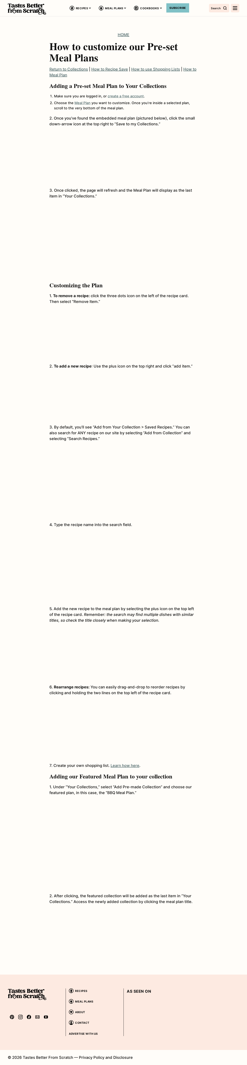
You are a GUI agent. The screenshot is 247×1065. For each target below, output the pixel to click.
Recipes (82, 8)
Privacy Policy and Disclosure (106, 1057)
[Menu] (235, 8)
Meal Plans (114, 8)
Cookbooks (149, 8)
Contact (82, 1022)
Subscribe (177, 7)
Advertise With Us (83, 1033)
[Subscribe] (37, 1016)
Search (216, 8)
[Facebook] (29, 1016)
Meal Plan (82, 103)
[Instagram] (20, 1016)
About (80, 1012)
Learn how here (125, 765)
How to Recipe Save (109, 69)
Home (123, 34)
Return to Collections (68, 69)
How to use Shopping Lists (155, 69)
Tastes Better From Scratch (27, 9)
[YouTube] (46, 1016)
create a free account (126, 96)
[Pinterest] (12, 1016)
